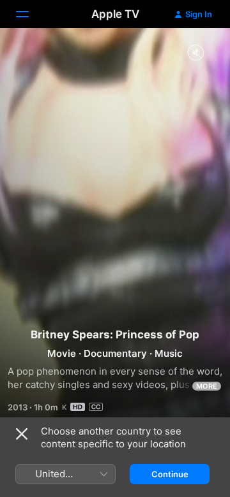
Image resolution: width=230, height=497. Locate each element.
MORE (206, 386)
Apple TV (115, 14)
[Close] (21, 434)
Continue (169, 474)
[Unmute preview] (195, 53)
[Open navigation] (30, 14)
